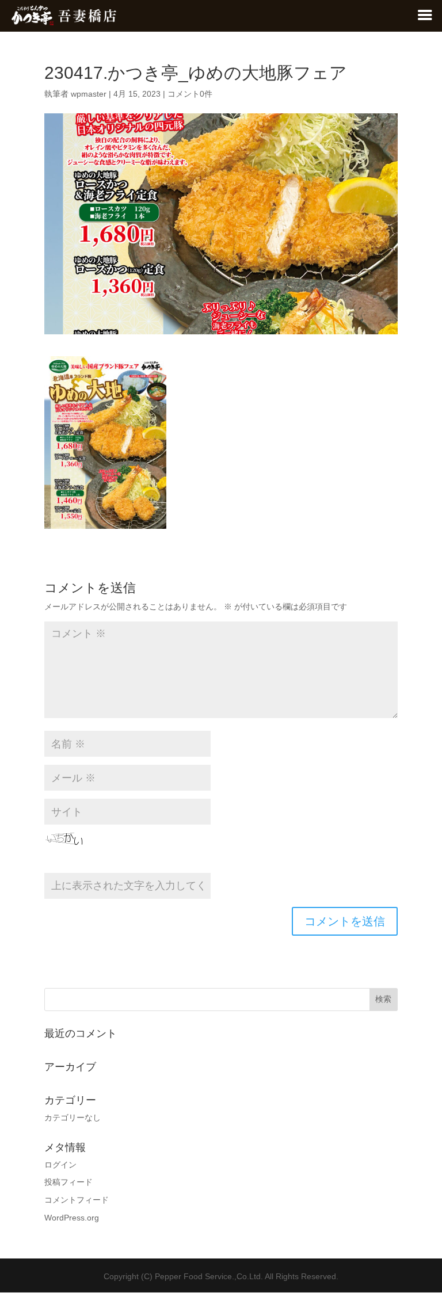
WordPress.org (71, 1217)
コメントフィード (76, 1199)
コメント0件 (189, 93)
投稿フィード (68, 1182)
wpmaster (88, 93)
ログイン (60, 1164)
